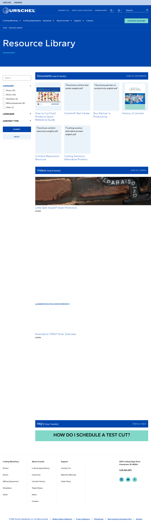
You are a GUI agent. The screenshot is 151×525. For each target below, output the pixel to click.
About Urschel (63, 20)
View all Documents (136, 76)
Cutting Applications (32, 20)
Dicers (10, 90)
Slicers (11, 95)
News (34, 494)
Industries (47, 20)
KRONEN (18, 2)
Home (5, 28)
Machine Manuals (68, 475)
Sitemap (139, 519)
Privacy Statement (83, 519)
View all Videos (138, 170)
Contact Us (63, 10)
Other (10, 107)
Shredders (12, 99)
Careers (89, 20)
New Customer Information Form (120, 519)
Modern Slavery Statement (62, 519)
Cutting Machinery (11, 461)
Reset (17, 137)
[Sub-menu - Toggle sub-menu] (20, 20)
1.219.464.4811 (125, 470)
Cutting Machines (10, 20)
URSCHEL (7, 2)
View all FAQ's (139, 424)
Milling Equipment (15, 103)
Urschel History (38, 481)
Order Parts (101, 10)
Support (77, 20)
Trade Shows (37, 488)
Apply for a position (82, 10)
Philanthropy (98, 519)
